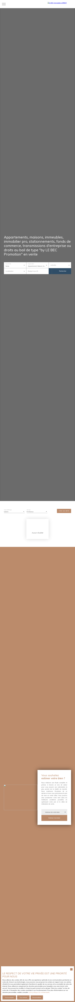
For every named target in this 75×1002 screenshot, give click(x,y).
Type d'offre (8, 264)
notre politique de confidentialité (39, 992)
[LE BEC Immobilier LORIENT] (60, 4)
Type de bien (31, 264)
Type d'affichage (8, 509)
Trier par (29, 509)
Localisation (9, 271)
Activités (53, 265)
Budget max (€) (33, 271)
